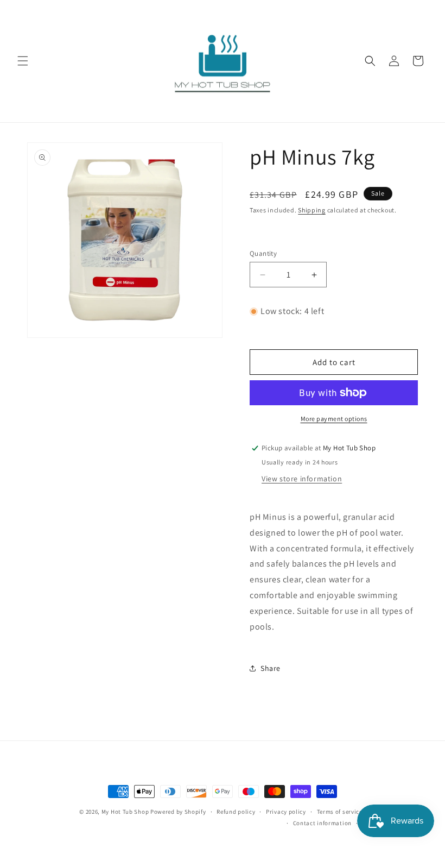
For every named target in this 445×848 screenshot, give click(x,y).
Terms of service (340, 811)
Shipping (312, 210)
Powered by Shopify (178, 811)
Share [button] (270, 668)
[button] (23, 61)
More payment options (334, 418)
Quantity (263, 253)
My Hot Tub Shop (125, 811)
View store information (302, 478)
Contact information (322, 823)
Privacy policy (286, 811)
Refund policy (236, 811)
